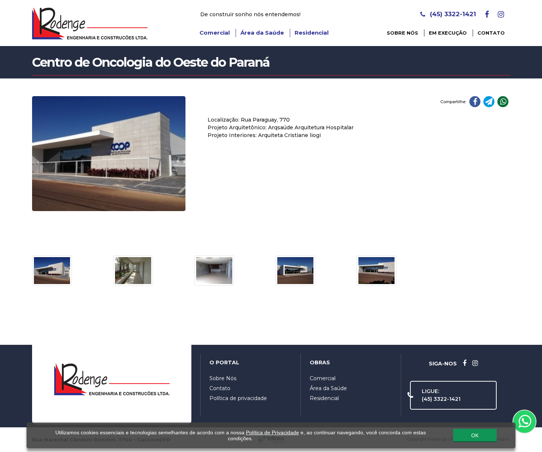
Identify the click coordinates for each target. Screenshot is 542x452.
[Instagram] (501, 14)
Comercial (214, 32)
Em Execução (448, 33)
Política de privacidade (238, 398)
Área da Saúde (262, 32)
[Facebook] (487, 14)
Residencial (312, 32)
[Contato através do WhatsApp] (524, 422)
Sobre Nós (402, 33)
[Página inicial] (89, 22)
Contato (491, 33)
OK (475, 435)
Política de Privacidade (272, 432)
